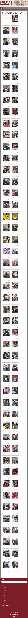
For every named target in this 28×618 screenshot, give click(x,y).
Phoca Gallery (23, 575)
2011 (4, 592)
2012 (4, 595)
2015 (4, 602)
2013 (4, 597)
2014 (5, 600)
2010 (5, 590)
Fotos (3, 585)
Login (14, 616)
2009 (5, 587)
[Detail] (17, 25)
